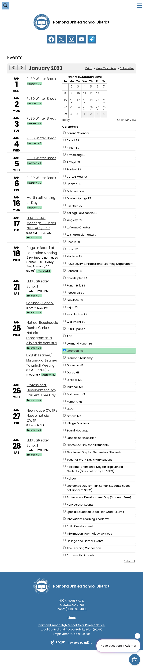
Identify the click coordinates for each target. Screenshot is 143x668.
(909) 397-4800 (76, 609)
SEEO (70, 409)
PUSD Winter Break (41, 78)
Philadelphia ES (77, 278)
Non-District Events (80, 505)
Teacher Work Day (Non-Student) (90, 460)
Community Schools (80, 555)
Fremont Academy (80, 358)
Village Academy (78, 423)
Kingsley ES (74, 220)
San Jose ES (75, 300)
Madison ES (74, 256)
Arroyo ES (73, 162)
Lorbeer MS (74, 380)
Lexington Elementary (81, 235)
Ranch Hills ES (76, 286)
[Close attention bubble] (137, 636)
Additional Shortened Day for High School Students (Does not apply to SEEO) (95, 469)
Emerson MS (75, 351)
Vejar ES (72, 307)
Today (66, 120)
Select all (129, 561)
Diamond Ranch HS (80, 344)
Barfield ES (74, 169)
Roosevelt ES (75, 293)
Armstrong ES (76, 155)
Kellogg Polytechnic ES (82, 213)
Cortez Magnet (77, 177)
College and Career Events (85, 541)
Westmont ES (76, 322)
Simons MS (74, 416)
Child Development (80, 526)
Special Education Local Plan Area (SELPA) (95, 512)
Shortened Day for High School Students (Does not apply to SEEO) (98, 488)
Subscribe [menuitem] (127, 68)
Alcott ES (73, 140)
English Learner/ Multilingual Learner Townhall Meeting (41, 360)
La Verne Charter (78, 227)
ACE (69, 336)
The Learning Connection (84, 548)
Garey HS (73, 372)
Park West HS (76, 394)
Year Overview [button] (106, 68)
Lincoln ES (73, 242)
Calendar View (126, 120)
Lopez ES (72, 249)
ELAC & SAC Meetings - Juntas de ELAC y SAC (41, 223)
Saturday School (40, 303)
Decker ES (74, 184)
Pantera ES (74, 271)
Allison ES (73, 148)
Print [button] (88, 68)
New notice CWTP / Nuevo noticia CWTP (42, 415)
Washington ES (77, 314)
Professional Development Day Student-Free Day (41, 390)
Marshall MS (75, 387)
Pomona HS (74, 402)
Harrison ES (74, 206)
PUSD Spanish (76, 329)
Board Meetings (77, 431)
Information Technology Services (89, 534)
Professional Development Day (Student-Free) (99, 497)
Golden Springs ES (79, 198)
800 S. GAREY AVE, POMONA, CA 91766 (71, 603)
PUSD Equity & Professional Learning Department (100, 264)
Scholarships (75, 191)
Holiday (72, 479)
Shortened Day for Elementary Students (94, 452)
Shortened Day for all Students (88, 445)
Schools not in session (81, 438)
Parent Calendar (78, 133)
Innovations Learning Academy (88, 519)
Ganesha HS (75, 365)
